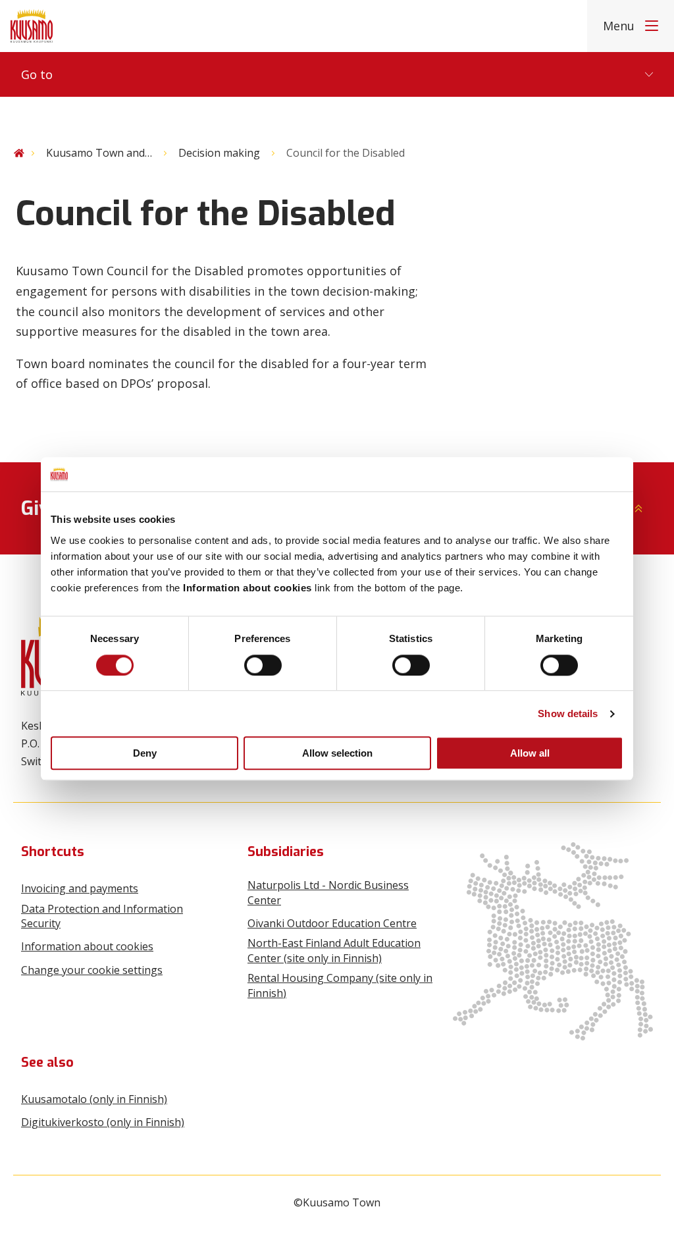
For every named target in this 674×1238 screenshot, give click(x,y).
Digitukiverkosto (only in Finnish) (102, 1122)
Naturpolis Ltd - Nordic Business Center (328, 892)
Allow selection (337, 753)
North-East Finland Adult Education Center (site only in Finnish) (334, 950)
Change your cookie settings (92, 970)
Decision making (219, 153)
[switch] (263, 665)
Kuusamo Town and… (99, 153)
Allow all (530, 753)
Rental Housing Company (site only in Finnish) (339, 985)
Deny (145, 753)
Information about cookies (87, 946)
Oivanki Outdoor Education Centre (332, 923)
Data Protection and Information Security (102, 916)
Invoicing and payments (79, 888)
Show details (568, 713)
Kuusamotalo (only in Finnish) (94, 1099)
